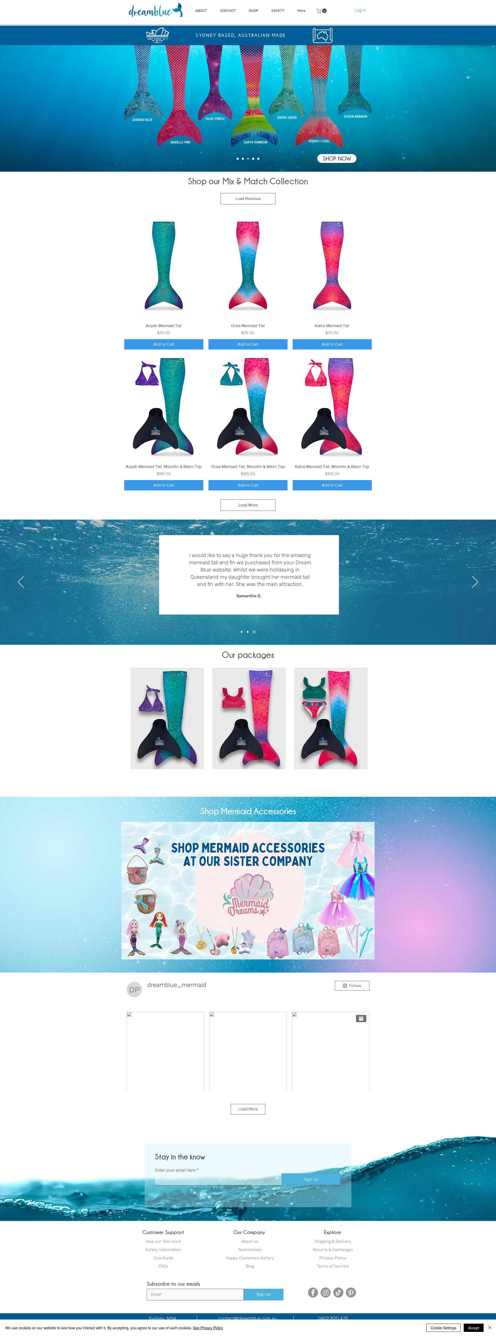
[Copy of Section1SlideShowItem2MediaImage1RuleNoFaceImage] (249, 632)
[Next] (473, 108)
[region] (167, 718)
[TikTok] (338, 1292)
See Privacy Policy (208, 1327)
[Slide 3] (248, 159)
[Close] (490, 1328)
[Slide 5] (243, 159)
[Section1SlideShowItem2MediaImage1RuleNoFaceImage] (242, 632)
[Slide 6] (258, 159)
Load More (248, 505)
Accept (473, 1327)
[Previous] (22, 108)
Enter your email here (175, 1170)
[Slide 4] (238, 159)
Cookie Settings (443, 1327)
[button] (201, 10)
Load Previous (248, 198)
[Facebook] (313, 1292)
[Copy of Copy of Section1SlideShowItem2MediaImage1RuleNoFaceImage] (254, 632)
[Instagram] (326, 1292)
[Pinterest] (351, 1292)
